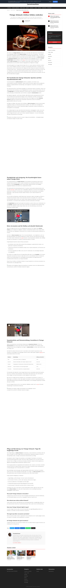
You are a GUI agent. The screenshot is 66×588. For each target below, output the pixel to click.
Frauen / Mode (13, 10)
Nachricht (25, 579)
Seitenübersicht (51, 571)
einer (38, 384)
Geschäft (25, 574)
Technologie (26, 582)
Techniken (13, 189)
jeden (24, 59)
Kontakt (38, 571)
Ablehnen (50, 1)
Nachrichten (26, 580)
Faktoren (41, 352)
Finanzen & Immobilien (27, 571)
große (22, 237)
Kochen (25, 577)
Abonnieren (55, 42)
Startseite (8, 10)
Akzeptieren (55, 1)
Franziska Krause (16, 533)
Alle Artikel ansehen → (17, 542)
